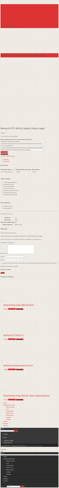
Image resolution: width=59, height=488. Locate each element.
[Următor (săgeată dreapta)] (2, 451)
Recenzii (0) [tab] (6, 161)
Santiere (8, 419)
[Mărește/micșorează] (1, 449)
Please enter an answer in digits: (9, 266)
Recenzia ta (4, 253)
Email (2, 260)
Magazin (5, 423)
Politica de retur (7, 442)
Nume (3, 256)
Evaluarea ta (4, 242)
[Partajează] (4, 449)
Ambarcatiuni (10, 411)
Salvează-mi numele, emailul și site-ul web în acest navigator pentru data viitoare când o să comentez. (29, 263)
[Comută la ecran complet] (2, 449)
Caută (2, 429)
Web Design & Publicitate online (34, 446)
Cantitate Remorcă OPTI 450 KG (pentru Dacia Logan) (15, 150)
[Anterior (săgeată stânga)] (1, 451)
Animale (8, 417)
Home (5, 403)
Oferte (5, 421)
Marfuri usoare (10, 156)
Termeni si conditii (8, 440)
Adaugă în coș (4, 152)
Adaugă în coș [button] (12, 309)
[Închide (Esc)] (5, 449)
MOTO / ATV (9, 413)
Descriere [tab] (6, 159)
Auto (7, 409)
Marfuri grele (10, 415)
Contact (5, 425)
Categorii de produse (9, 405)
